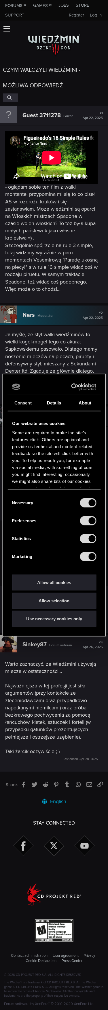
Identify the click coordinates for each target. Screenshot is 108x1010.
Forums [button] (13, 5)
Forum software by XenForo (49, 1004)
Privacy (89, 955)
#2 (93, 315)
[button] (6, 28)
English (57, 801)
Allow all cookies (54, 582)
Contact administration (29, 955)
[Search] (10, 97)
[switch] (88, 520)
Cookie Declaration (41, 961)
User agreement (66, 955)
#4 (93, 645)
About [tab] (85, 402)
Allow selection (54, 600)
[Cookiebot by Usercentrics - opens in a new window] (73, 387)
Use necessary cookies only (54, 618)
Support (14, 15)
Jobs (63, 5)
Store (82, 5)
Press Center (72, 961)
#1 (93, 115)
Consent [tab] (23, 402)
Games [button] (40, 5)
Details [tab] (54, 402)
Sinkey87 (34, 644)
